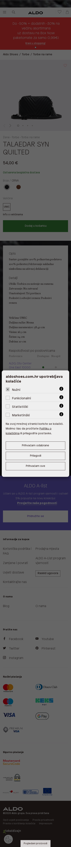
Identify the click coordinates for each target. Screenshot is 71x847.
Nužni (16, 389)
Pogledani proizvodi (35, 843)
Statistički (20, 406)
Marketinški (21, 415)
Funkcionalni (21, 398)
